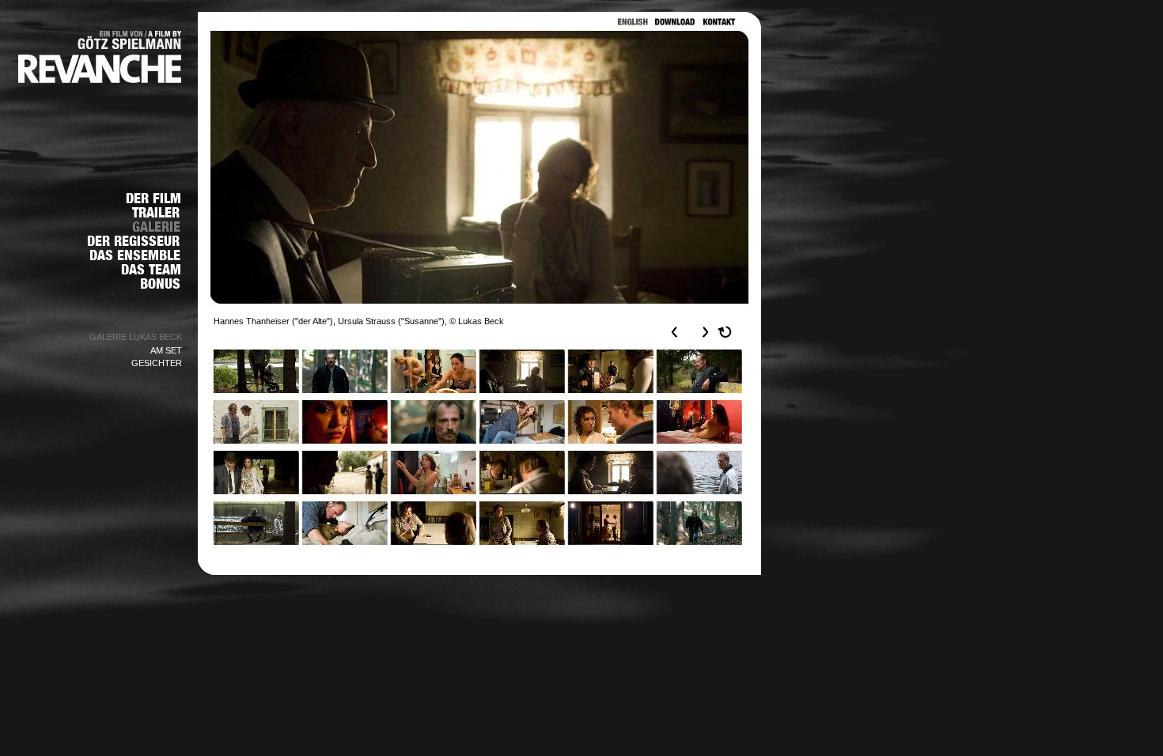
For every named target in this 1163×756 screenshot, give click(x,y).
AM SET (166, 350)
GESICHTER (156, 363)
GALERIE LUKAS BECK (135, 337)
